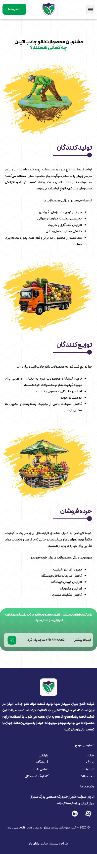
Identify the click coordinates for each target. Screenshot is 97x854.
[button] (90, 9)
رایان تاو (34, 843)
